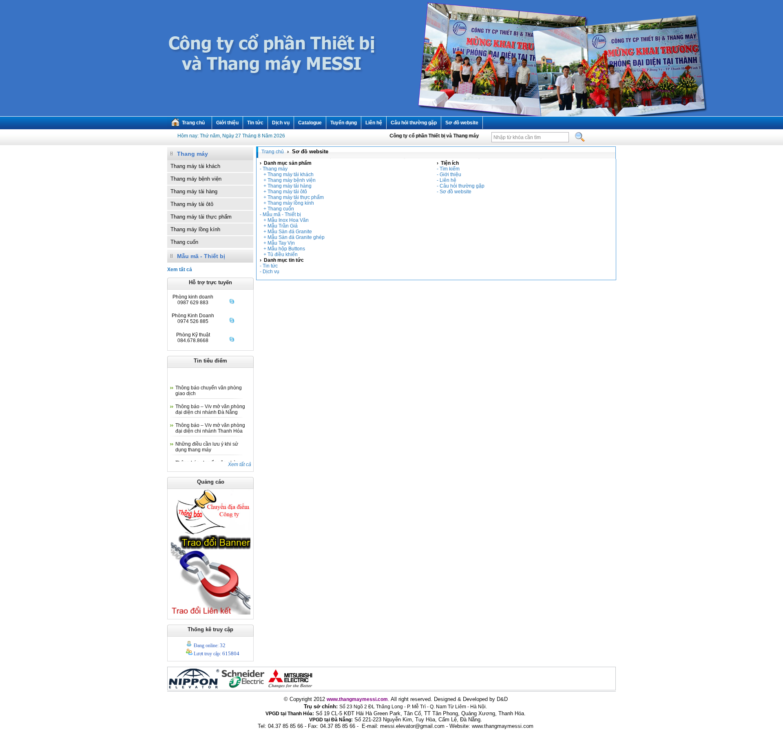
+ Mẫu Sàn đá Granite (286, 231)
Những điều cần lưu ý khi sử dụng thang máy (206, 439)
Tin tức (255, 123)
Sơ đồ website (461, 123)
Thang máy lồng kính (195, 229)
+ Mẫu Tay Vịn (277, 243)
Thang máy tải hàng (193, 191)
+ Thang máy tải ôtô (283, 192)
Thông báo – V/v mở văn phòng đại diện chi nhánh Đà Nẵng (210, 402)
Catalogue (310, 123)
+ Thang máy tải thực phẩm (292, 197)
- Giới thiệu (449, 174)
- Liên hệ (446, 180)
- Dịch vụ (269, 271)
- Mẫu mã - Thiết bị (280, 214)
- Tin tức (269, 266)
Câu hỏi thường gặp (414, 123)
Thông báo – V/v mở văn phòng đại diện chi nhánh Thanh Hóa (210, 421)
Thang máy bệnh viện (195, 179)
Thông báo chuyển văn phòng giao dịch (208, 383)
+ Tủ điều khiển (279, 254)
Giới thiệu (227, 123)
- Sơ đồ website (454, 192)
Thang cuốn (184, 242)
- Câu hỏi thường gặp (460, 186)
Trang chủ (193, 123)
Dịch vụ (281, 123)
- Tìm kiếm (448, 169)
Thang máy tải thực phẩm (201, 217)
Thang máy (192, 153)
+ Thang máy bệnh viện (288, 180)
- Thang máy (274, 169)
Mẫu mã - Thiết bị (201, 256)
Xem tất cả (239, 464)
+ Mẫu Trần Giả (279, 226)
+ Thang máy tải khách (287, 174)
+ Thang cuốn (277, 209)
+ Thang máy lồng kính (287, 203)
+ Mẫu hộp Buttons (282, 249)
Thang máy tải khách (195, 166)
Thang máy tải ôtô (191, 204)
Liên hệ (373, 123)
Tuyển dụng (343, 123)
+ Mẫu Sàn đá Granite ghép (292, 237)
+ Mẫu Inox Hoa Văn (284, 220)
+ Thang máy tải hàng (286, 186)
